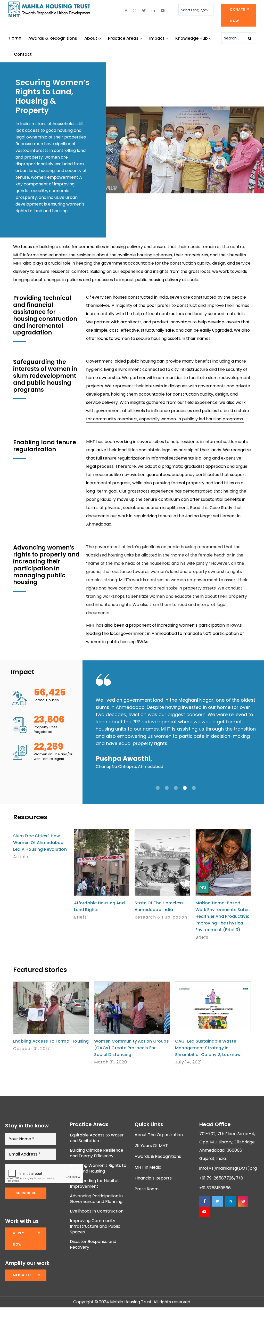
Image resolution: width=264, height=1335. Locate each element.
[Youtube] (204, 1212)
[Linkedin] (230, 1201)
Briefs (80, 917)
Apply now (18, 1239)
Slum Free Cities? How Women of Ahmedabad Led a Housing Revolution (40, 842)
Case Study (221, 508)
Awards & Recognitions (52, 38)
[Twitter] (217, 1201)
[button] (111, 150)
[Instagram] (243, 1201)
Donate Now (237, 15)
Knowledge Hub (191, 38)
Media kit (22, 1275)
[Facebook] (204, 1201)
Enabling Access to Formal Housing (51, 1041)
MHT (90, 625)
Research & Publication (161, 917)
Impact (156, 38)
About (90, 38)
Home (15, 38)
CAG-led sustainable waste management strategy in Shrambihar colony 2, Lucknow (208, 1048)
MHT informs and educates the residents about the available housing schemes (92, 255)
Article (20, 857)
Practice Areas (123, 38)
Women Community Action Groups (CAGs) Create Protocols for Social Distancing (131, 1048)
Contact (23, 54)
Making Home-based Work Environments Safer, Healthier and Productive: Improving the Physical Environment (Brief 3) (222, 916)
